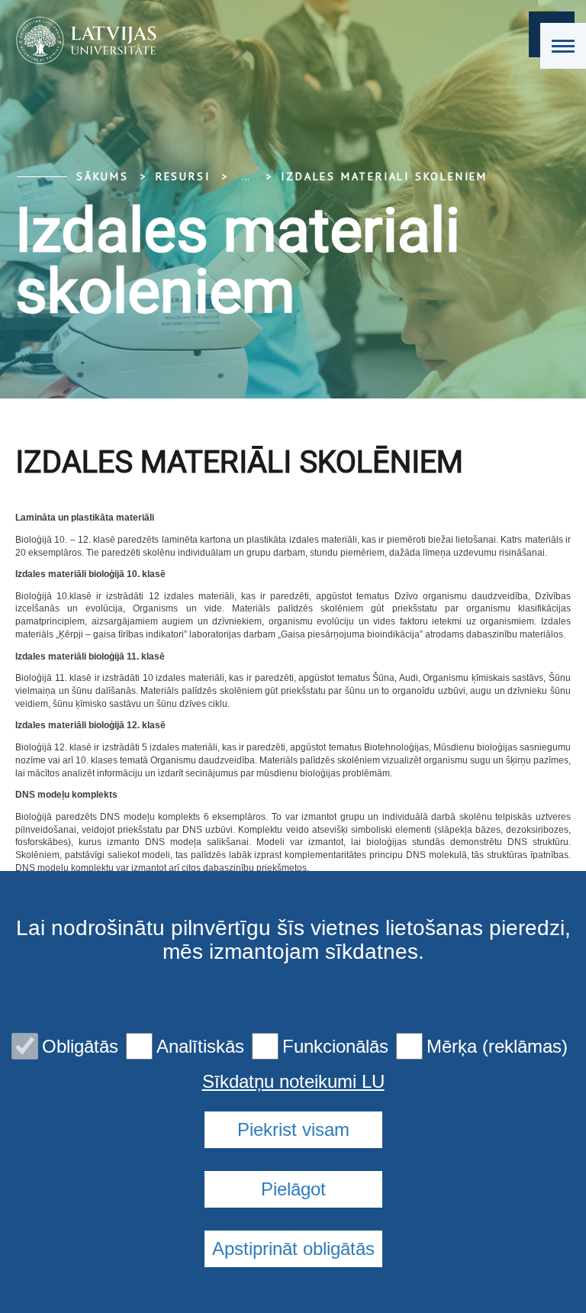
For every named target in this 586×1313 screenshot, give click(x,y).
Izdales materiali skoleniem (384, 176)
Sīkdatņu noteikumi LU (293, 1082)
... (245, 176)
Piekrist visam (293, 1129)
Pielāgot (293, 1189)
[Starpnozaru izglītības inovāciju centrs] (81, 40)
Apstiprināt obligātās (293, 1248)
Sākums (102, 176)
